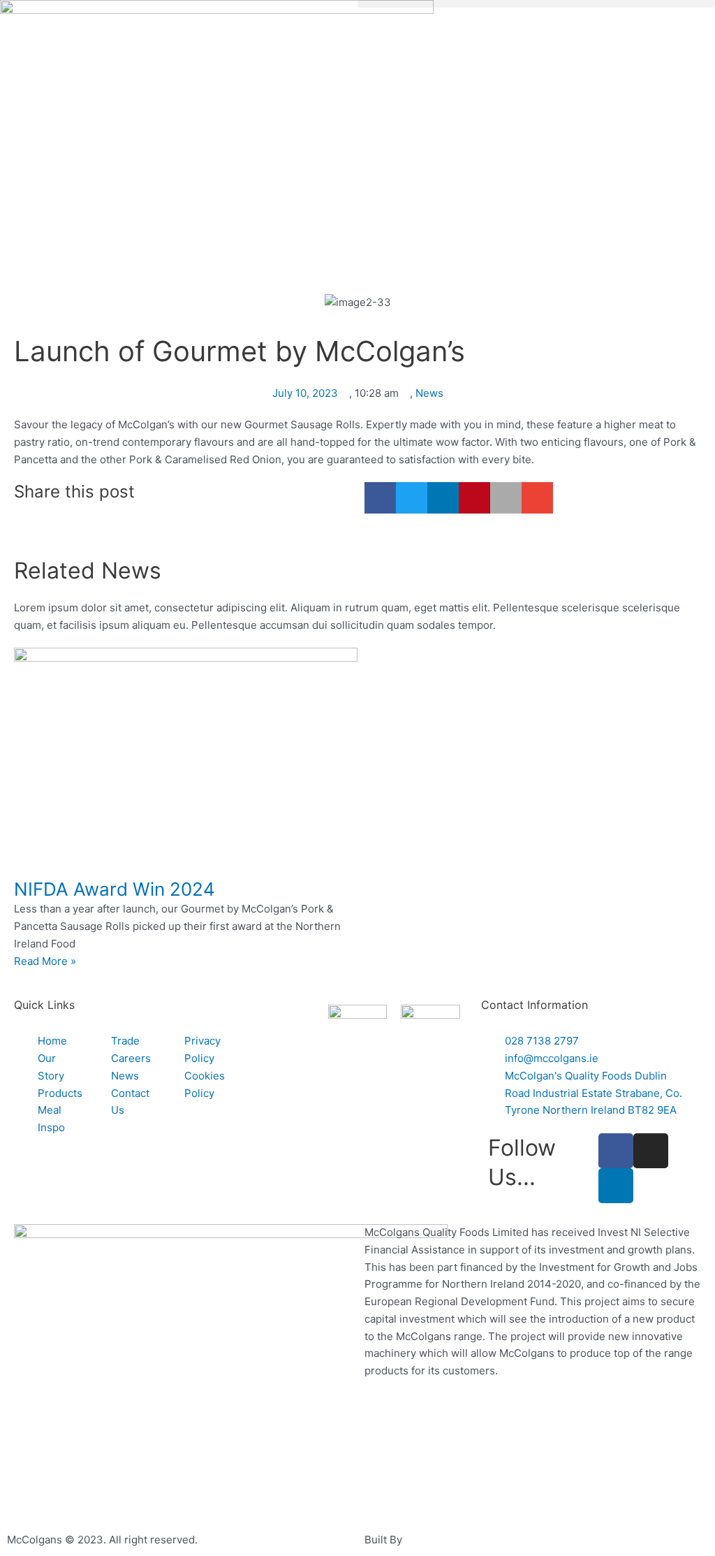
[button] (536, 4)
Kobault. (425, 1539)
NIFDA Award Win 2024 (114, 889)
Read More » (45, 961)
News (429, 393)
